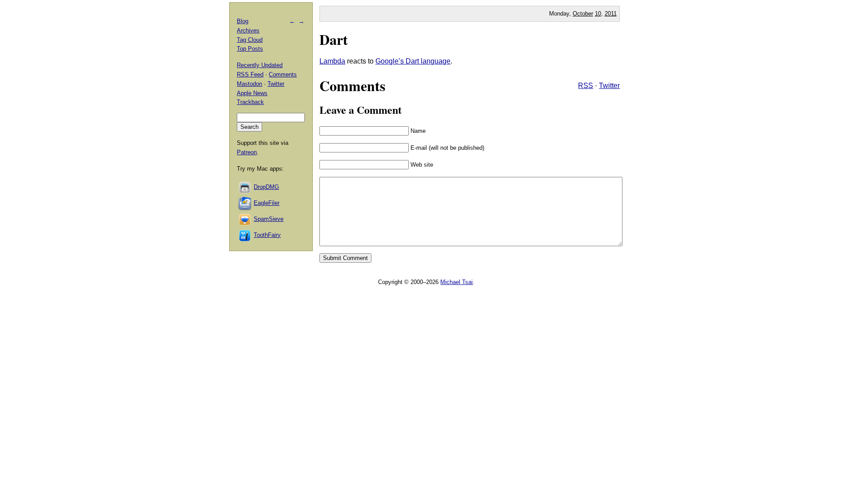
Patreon (247, 152)
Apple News (252, 93)
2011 (611, 13)
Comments (283, 74)
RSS (585, 85)
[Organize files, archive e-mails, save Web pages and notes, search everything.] (245, 203)
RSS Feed (250, 74)
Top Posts (250, 48)
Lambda (332, 61)
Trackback (250, 102)
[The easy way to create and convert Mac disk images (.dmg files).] (245, 187)
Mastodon (249, 83)
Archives (248, 30)
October (583, 13)
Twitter (609, 85)
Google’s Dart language (412, 61)
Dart (333, 39)
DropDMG (266, 187)
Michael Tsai (456, 282)
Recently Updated (260, 65)
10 (598, 13)
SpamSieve (268, 219)
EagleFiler (266, 203)
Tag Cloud (250, 39)
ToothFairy (267, 235)
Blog (242, 21)
